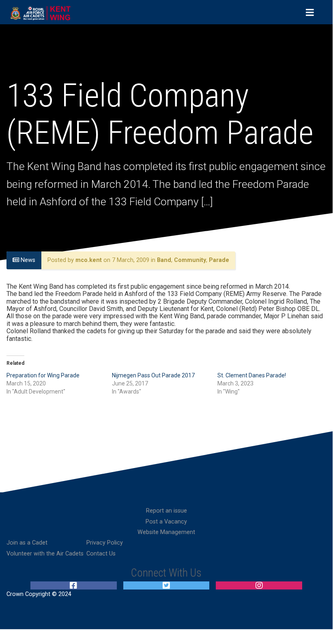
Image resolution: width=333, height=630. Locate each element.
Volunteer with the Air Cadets (45, 553)
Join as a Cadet (26, 542)
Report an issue (166, 510)
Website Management (166, 532)
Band (164, 260)
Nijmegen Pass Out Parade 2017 (153, 375)
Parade (219, 260)
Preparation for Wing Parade (42, 375)
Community (190, 260)
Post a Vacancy (166, 521)
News (27, 260)
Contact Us (101, 553)
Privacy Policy (104, 542)
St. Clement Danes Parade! (251, 375)
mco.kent (88, 260)
